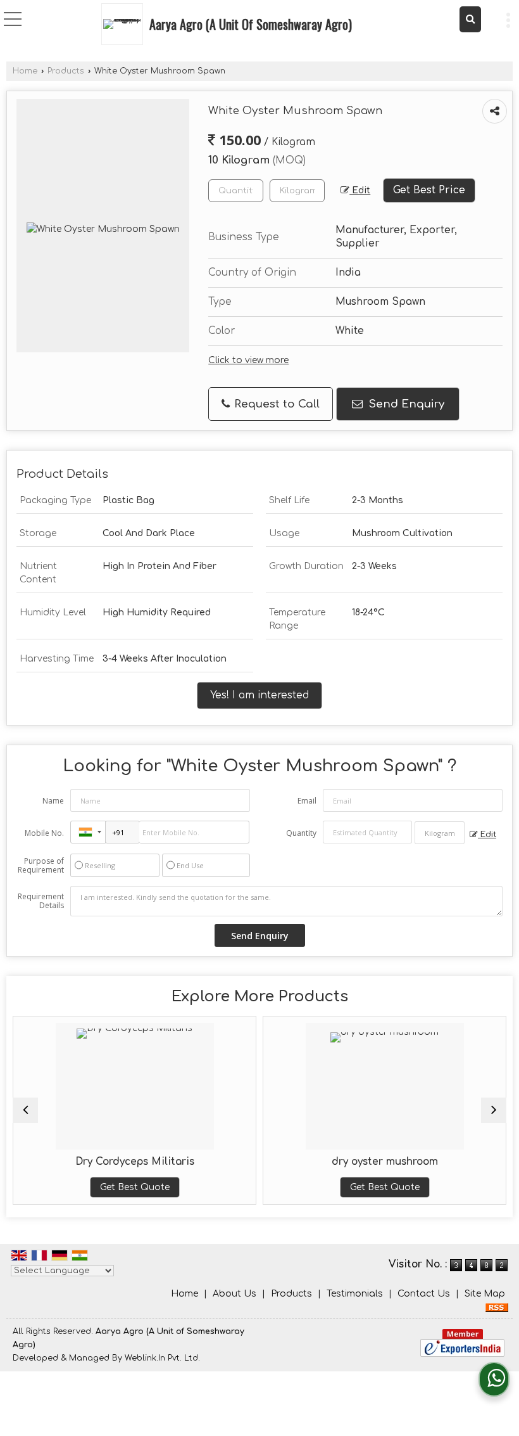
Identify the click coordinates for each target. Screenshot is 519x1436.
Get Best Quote (114, 1187)
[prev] (25, 1110)
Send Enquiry (405, 404)
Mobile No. (44, 833)
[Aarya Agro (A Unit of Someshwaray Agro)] (125, 24)
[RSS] (496, 1307)
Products (65, 71)
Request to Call (275, 404)
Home (25, 71)
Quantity (301, 833)
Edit (359, 190)
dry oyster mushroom (364, 1161)
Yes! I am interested (259, 695)
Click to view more (248, 360)
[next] (493, 1110)
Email (306, 800)
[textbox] (297, 190)
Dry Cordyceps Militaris (113, 1161)
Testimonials (355, 1293)
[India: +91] (88, 832)
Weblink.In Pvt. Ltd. (162, 1358)
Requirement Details (41, 901)
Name (53, 800)
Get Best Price (429, 190)
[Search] (470, 19)
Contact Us (423, 1293)
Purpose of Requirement (41, 866)
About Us (234, 1293)
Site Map (485, 1293)
